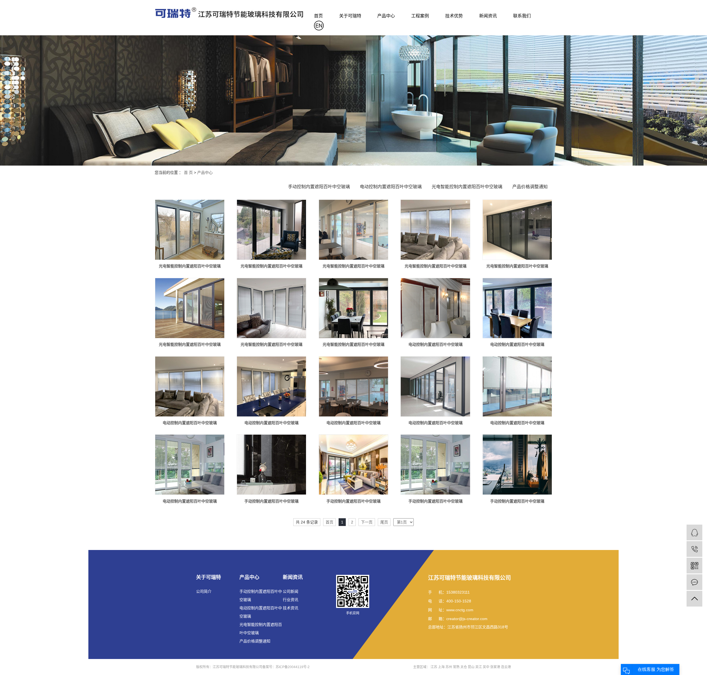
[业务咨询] (694, 532)
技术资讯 (290, 608)
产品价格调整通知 (530, 186)
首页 (318, 16)
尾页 (384, 522)
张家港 (495, 667)
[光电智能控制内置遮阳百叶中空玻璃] (190, 230)
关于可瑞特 (350, 16)
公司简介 (204, 591)
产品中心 (386, 16)
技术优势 (454, 16)
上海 (441, 667)
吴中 (486, 667)
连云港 (506, 667)
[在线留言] (694, 582)
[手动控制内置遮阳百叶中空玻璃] (271, 464)
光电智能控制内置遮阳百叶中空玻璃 (467, 186)
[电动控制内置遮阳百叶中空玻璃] (435, 308)
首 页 (188, 172)
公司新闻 (290, 591)
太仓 (463, 667)
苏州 (448, 667)
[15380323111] (694, 549)
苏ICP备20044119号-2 (293, 667)
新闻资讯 (488, 16)
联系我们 (522, 16)
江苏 (434, 667)
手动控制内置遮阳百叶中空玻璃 (319, 186)
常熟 (456, 667)
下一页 (367, 522)
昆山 (471, 667)
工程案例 (420, 16)
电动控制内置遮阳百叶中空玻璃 (391, 186)
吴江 (478, 667)
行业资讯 (290, 599)
